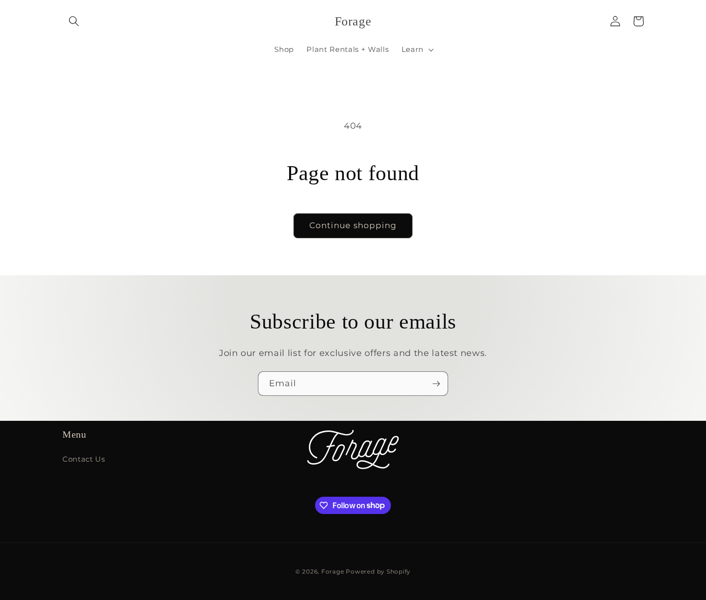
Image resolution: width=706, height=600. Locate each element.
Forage (332, 571)
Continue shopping (353, 225)
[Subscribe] (436, 383)
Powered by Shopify (378, 571)
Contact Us (83, 459)
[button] (73, 21)
